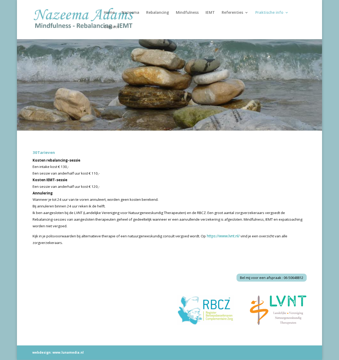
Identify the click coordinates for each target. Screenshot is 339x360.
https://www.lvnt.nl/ (223, 235)
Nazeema (130, 13)
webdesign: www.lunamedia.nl (58, 352)
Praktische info (269, 13)
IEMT (210, 13)
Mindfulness (187, 13)
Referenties (232, 13)
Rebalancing (157, 13)
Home (109, 13)
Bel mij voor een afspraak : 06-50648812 (271, 277)
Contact (111, 27)
